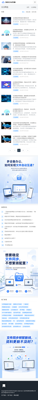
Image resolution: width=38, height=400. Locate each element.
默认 (23, 12)
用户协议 (10, 395)
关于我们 (3, 395)
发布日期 (34, 12)
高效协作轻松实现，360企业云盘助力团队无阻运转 (19, 231)
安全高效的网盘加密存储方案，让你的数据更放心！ (19, 220)
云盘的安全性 (8, 241)
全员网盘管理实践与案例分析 (21, 18)
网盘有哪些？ (8, 235)
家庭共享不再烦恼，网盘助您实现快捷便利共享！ (18, 216)
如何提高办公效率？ (10, 238)
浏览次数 (28, 12)
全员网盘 (33, 7)
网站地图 (16, 395)
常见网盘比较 (9, 245)
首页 (28, 7)
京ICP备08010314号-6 (7, 392)
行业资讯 (16, 24)
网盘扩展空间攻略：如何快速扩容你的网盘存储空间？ (19, 223)
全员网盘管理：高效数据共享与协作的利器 (24, 57)
